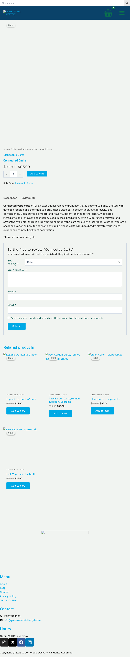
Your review (17, 270)
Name (12, 291)
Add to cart (37, 173)
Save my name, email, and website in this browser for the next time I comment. (57, 318)
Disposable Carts (22, 149)
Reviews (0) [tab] (28, 197)
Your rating (13, 262)
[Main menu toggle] (122, 12)
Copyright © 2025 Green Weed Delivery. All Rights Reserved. (36, 652)
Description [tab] (10, 197)
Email (12, 305)
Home (6, 149)
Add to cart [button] (18, 410)
